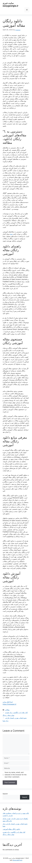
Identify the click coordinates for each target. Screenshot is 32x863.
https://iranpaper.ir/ (9, 704)
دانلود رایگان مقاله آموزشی (11, 829)
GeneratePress (17, 860)
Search (5, 794)
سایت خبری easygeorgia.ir (10, 4)
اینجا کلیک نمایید (8, 702)
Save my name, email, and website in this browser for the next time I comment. (15, 774)
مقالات (7, 710)
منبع (11, 234)
